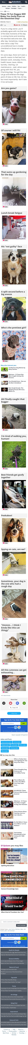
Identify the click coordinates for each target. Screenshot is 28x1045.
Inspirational (14, 1011)
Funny (7, 11)
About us (20, 1029)
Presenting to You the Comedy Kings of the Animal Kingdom (14, 988)
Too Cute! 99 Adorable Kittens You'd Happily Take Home (13, 1005)
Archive (14, 1033)
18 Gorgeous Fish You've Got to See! (9, 969)
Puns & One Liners (6, 742)
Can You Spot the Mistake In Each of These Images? (12, 961)
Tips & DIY (14, 977)
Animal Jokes (17, 742)
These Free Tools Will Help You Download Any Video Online (13, 1024)
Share (25, 25)
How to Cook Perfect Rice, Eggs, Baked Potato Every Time (13, 952)
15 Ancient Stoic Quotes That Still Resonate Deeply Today (13, 1014)
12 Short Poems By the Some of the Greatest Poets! (12, 997)
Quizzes (6, 845)
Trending (21, 1033)
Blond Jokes (5, 751)
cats (24, 929)
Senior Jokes (5, 748)
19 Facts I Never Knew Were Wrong (8, 979)
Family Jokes (14, 745)
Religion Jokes (5, 745)
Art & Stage (14, 994)
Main (1, 11)
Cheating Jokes (14, 748)
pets (6, 930)
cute (10, 929)
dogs (21, 929)
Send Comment (21, 925)
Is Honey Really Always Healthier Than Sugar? (11, 982)
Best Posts (6, 1033)
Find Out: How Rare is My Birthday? (8, 1007)
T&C (17, 731)
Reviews (14, 1035)
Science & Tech (14, 1020)
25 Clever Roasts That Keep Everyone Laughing (11, 990)
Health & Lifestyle (14, 950)
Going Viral (14, 1003)
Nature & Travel (14, 967)
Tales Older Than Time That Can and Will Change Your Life (13, 1016)
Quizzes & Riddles (14, 958)
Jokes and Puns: (6, 739)
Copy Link (15, 707)
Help (14, 1029)
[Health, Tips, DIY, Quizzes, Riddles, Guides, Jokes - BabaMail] (15, 2)
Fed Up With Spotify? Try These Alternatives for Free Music (13, 1022)
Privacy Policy (22, 731)
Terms (4, 1031)
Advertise (22, 1031)
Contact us (7, 1029)
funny (13, 929)
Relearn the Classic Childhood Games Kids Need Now (12, 963)
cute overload (10, 930)
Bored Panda (7, 695)
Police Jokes (23, 745)
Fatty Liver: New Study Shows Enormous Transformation (13, 954)
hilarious (17, 929)
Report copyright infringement (20, 735)
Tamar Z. (8, 22)
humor (2, 930)
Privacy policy (13, 1031)
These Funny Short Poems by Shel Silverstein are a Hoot (13, 999)
